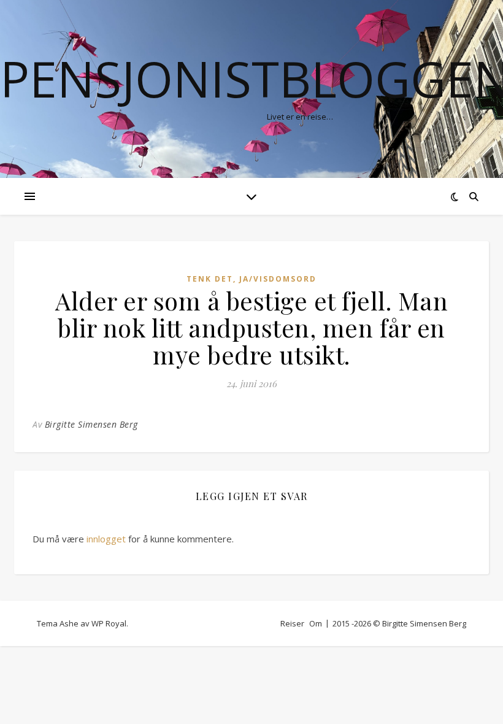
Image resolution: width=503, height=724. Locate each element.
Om (315, 623)
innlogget (106, 539)
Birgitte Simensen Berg (91, 424)
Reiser (292, 623)
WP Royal (108, 623)
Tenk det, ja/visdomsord (251, 279)
